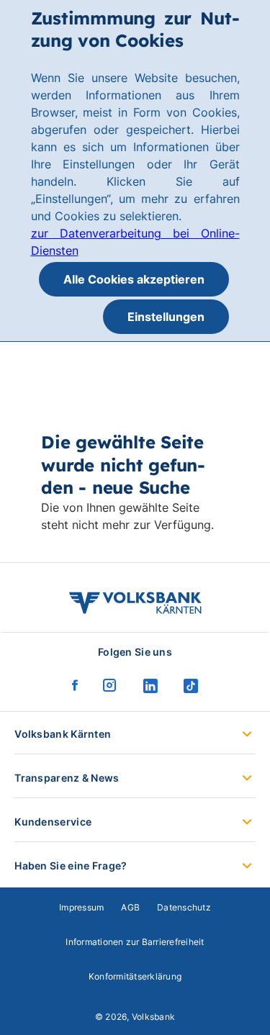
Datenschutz (184, 907)
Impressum (81, 907)
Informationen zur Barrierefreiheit (135, 941)
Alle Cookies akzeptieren (133, 279)
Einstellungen (165, 316)
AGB (130, 907)
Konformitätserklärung (135, 976)
